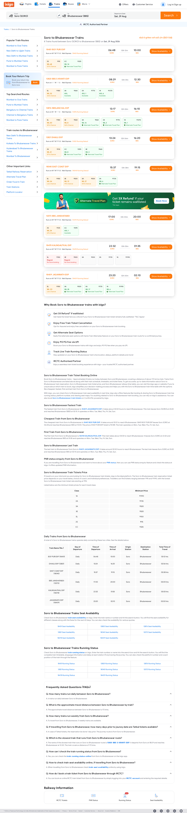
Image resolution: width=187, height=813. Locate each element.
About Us (100, 811)
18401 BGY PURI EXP (92, 422)
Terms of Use (72, 811)
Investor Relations (110, 811)
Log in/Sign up (174, 4)
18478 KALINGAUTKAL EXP (90, 436)
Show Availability (160, 51)
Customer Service (89, 811)
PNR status (111, 463)
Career (80, 811)
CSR (119, 811)
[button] (170, 4)
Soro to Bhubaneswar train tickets (67, 398)
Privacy (64, 811)
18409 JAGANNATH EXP (92, 409)
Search (169, 15)
